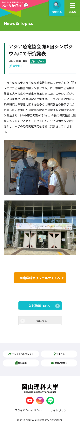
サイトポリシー (59, 410)
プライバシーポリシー (28, 410)
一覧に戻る (40, 321)
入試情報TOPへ (39, 305)
